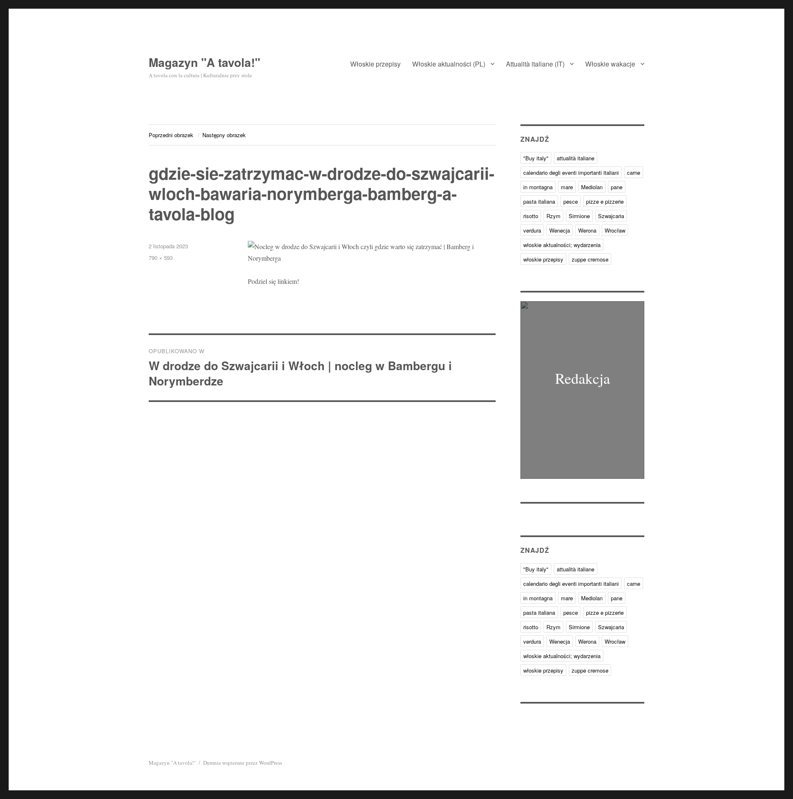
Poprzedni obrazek (171, 135)
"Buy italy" (535, 158)
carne (633, 172)
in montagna (538, 187)
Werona (587, 230)
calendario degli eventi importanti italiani (571, 172)
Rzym (553, 216)
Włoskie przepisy (375, 64)
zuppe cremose (590, 259)
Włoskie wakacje (610, 64)
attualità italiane (575, 158)
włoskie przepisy (543, 259)
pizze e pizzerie (605, 201)
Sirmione (579, 216)
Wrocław (615, 230)
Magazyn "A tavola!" (204, 62)
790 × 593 (161, 258)
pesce (570, 201)
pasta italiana (539, 201)
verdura (532, 230)
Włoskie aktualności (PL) (448, 64)
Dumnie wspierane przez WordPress (242, 762)
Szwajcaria (611, 216)
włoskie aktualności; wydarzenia (562, 245)
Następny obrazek (224, 135)
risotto (530, 216)
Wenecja (559, 230)
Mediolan (592, 187)
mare (567, 187)
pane (616, 187)
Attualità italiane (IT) (535, 64)
